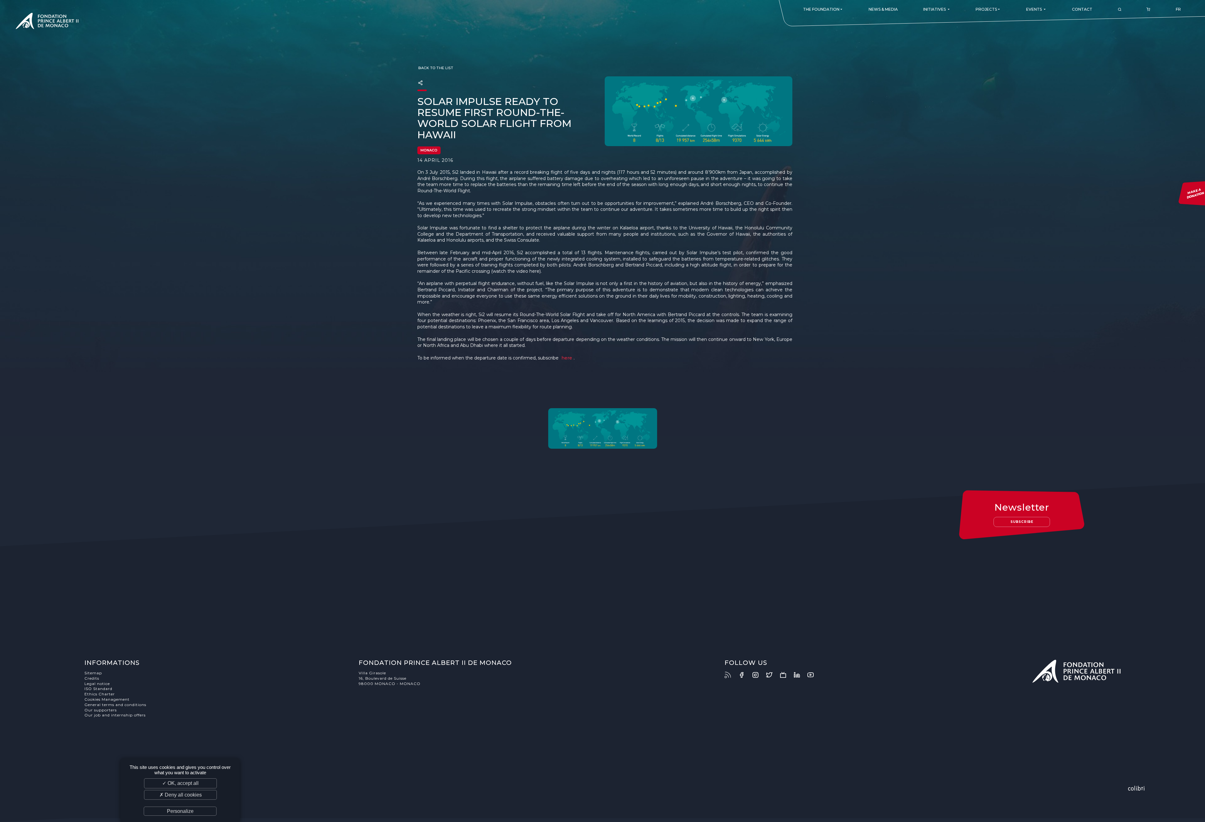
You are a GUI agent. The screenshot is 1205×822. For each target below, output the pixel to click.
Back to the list (435, 68)
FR (1178, 9)
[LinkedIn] (800, 675)
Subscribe (1021, 522)
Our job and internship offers (115, 715)
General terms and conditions (115, 704)
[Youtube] (813, 675)
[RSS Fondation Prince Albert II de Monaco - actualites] (731, 675)
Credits (91, 678)
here (566, 358)
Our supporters (100, 710)
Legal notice (97, 683)
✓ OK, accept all (180, 783)
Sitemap (93, 673)
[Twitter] (772, 675)
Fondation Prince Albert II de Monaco (47, 22)
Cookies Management (107, 699)
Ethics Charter (99, 694)
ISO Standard (98, 688)
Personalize (180, 811)
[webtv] (786, 675)
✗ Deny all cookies (180, 794)
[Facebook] (744, 675)
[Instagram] (758, 675)
